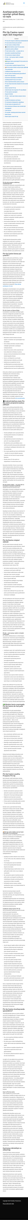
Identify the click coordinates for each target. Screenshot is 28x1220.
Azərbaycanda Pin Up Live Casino (13, 79)
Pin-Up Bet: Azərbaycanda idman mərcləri (15, 112)
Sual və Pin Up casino (10, 75)
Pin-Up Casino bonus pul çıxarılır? (13, 42)
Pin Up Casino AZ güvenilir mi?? (13, 104)
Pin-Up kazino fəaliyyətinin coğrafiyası (14, 102)
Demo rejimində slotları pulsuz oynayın (14, 81)
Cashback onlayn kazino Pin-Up (13, 71)
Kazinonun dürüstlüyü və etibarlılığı (14, 77)
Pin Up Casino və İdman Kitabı (12, 44)
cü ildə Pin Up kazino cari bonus (13, 100)
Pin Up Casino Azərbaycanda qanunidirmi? (15, 73)
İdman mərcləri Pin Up (10, 87)
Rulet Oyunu (8, 114)
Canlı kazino (8, 110)
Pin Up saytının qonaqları (11, 92)
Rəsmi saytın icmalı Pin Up (11, 116)
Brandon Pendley (8, 19)
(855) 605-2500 (10, 1203)
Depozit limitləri (9, 94)
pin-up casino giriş (20, 398)
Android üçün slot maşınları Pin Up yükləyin (15, 90)
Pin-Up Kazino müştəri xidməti (12, 55)
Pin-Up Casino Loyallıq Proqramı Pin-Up (15, 65)
